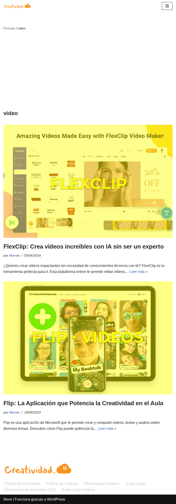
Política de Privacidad (22, 484)
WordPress (56, 499)
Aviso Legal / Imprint (78, 490)
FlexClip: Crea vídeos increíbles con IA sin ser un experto (83, 246)
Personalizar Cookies (101, 484)
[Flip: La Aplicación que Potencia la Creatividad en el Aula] (88, 337)
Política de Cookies (62, 484)
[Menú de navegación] (167, 6)
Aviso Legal (135, 484)
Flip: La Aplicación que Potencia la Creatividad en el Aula (83, 403)
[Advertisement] (88, 70)
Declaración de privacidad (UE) (29, 490)
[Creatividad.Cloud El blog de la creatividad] (17, 6)
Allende (14, 255)
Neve (7, 499)
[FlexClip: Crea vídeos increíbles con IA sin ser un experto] (88, 181)
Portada (9, 28)
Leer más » (138, 272)
